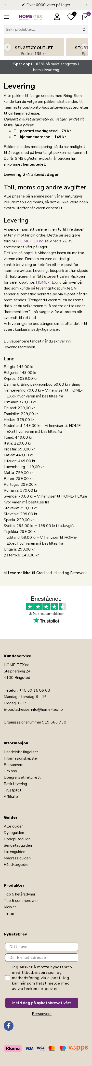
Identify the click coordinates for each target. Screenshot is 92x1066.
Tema (9, 913)
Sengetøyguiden (18, 845)
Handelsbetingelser (21, 752)
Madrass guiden (17, 858)
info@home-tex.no (47, 709)
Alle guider (13, 826)
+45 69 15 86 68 (34, 690)
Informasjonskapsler (21, 758)
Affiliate (11, 796)
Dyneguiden (14, 832)
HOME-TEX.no (30, 241)
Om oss (10, 771)
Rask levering (15, 784)
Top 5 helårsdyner (19, 894)
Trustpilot (12, 790)
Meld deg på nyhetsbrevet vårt (41, 1003)
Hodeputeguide (17, 839)
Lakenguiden (14, 852)
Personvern (13, 764)
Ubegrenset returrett (22, 777)
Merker (10, 907)
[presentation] (6, 5)
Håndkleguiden (16, 864)
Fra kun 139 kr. (34, 50)
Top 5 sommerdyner (21, 900)
